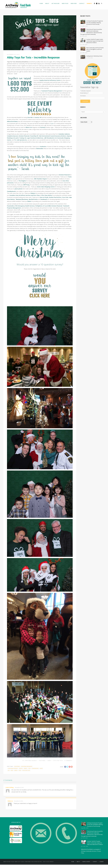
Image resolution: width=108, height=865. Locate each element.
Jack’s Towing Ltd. (21, 138)
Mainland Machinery (22, 199)
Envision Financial (24, 136)
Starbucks (43, 146)
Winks (29, 201)
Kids (12, 770)
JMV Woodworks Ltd (50, 138)
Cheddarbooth (11, 191)
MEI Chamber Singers (40, 179)
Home (41, 3)
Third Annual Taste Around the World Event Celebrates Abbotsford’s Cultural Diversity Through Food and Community (91, 32)
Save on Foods (44, 197)
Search (102, 3)
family (25, 768)
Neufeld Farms (33, 199)
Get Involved (55, 3)
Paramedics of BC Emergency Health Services (21, 206)
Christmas (17, 766)
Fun (29, 768)
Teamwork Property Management (51, 91)
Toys (20, 770)
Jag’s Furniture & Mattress (35, 138)
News (49, 760)
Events (21, 768)
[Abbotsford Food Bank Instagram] (97, 3)
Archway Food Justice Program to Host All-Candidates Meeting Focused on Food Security (94, 22)
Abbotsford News (12, 121)
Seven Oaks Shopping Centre (46, 187)
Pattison (42, 127)
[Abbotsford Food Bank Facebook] (94, 3)
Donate (102, 861)
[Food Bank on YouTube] (99, 3)
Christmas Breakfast (26, 766)
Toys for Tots (26, 770)
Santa (15, 770)
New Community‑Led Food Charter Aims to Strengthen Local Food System (95, 49)
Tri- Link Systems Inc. (20, 140)
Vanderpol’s (44, 199)
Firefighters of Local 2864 (43, 206)
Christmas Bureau (31, 760)
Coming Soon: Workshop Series (94, 56)
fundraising (35, 768)
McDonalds (39, 148)
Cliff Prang (26, 185)
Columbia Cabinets (64, 134)
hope (41, 768)
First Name (83, 96)
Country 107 (38, 117)
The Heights (22, 181)
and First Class (35, 195)
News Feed (74, 3)
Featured (42, 760)
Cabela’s (32, 193)
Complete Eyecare (12, 136)
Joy (9, 770)
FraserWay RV (34, 136)
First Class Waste (46, 195)
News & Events (86, 861)
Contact (81, 3)
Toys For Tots (58, 760)
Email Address (84, 93)
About (47, 3)
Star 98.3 (30, 117)
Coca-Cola (65, 197)
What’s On (29, 127)
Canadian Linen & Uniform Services (20, 195)
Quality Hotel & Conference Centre (50, 80)
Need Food (65, 3)
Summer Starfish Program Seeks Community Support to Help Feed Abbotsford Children (94, 41)
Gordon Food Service (55, 197)
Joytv (52, 123)
